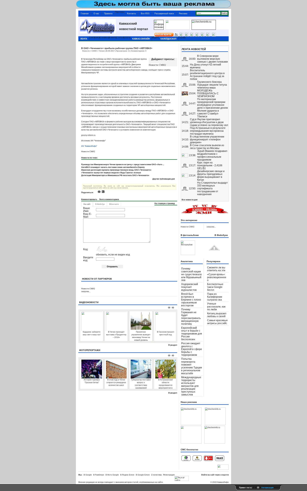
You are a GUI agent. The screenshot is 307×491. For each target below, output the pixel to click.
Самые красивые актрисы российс (217, 322)
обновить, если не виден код (113, 254)
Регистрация (169, 475)
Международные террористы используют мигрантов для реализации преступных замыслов (191, 386)
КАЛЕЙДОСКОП (168, 39)
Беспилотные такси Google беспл (215, 287)
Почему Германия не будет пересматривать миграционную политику (191, 316)
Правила (108, 13)
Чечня (101, 51)
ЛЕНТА (83, 39)
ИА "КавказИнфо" (89, 146)
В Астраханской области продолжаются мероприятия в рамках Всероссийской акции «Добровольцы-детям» (165, 384)
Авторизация (267, 488)
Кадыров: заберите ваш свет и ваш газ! (91, 333)
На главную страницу (164, 203)
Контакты (131, 13)
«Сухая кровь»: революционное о (216, 277)
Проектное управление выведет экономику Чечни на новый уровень (140, 336)
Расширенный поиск (164, 13)
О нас (96, 13)
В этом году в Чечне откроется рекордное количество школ (116, 382)
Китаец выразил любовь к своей (216, 315)
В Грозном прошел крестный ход (165, 333)
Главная (85, 13)
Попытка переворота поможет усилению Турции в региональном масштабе (191, 366)
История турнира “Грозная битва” (92, 381)
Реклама (183, 13)
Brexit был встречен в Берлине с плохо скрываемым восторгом (191, 300)
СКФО (94, 51)
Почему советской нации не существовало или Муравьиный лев (191, 274)
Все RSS (145, 13)
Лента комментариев (109, 199)
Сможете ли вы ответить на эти (216, 269)
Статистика (157, 475)
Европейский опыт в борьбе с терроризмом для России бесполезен (191, 333)
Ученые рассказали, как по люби (216, 306)
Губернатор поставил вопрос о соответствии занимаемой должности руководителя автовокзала (141, 384)
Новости (86, 51)
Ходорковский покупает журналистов (189, 287)
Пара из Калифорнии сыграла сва (214, 297)
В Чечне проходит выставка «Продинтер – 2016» (116, 334)
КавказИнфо (223, 482)
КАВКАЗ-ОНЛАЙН (141, 39)
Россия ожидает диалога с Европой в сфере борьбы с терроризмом (191, 349)
